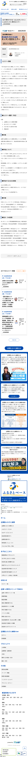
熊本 (13, 735)
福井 (13, 712)
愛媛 (3, 730)
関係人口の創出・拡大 (7, 657)
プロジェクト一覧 (4, 9)
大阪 (13, 721)
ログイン (4, 635)
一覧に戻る (14, 340)
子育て (3, 654)
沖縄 (8, 737)
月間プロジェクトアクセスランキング (11, 565)
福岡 (3, 735)
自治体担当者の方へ (6, 536)
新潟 (3, 712)
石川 (10, 712)
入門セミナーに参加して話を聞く (10, 575)
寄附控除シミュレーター (8, 543)
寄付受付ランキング (23, 9)
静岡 (3, 714)
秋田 (18, 697)
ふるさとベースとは (6, 529)
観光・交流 (4, 661)
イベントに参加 (5, 613)
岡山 (10, 728)
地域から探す (14, 9)
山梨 (17, 712)
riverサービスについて (7, 532)
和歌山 (3, 722)
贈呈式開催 (4, 599)
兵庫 (17, 721)
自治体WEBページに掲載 (8, 606)
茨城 (3, 704)
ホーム (3, 518)
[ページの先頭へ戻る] (24, 748)
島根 (6, 728)
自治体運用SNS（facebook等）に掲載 (11, 620)
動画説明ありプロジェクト (8, 555)
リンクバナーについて (7, 679)
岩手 (11, 697)
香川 (24, 728)
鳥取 (3, 728)
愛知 (6, 714)
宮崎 (20, 735)
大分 (17, 735)
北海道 (3, 697)
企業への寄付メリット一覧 (8, 593)
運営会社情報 (5, 669)
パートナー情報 (5, 673)
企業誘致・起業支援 (6, 651)
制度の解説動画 (5, 676)
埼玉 (13, 704)
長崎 (10, 735)
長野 (20, 712)
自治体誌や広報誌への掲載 (8, 623)
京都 (10, 721)
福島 (3, 699)
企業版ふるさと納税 (8, 522)
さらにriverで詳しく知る (8, 546)
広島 (13, 728)
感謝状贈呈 (4, 596)
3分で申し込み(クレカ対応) (8, 558)
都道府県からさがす (9, 693)
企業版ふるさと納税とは (8, 526)
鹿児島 (3, 737)
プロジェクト (5, 644)
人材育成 (4, 647)
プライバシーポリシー (7, 683)
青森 (8, 697)
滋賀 (6, 721)
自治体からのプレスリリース (9, 626)
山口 (17, 728)
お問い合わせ (3, 756)
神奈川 (3, 706)
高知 (6, 730)
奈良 (20, 721)
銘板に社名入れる (6, 616)
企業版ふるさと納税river (10, 631)
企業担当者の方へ (6, 539)
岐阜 (24, 712)
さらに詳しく (14, 396)
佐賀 (6, 735)
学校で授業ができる (6, 609)
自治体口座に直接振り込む (8, 562)
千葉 (17, 704)
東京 (20, 704)
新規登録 (4, 638)
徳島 (20, 728)
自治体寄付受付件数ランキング (9, 568)
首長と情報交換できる (7, 603)
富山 (6, 712)
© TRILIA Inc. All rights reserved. (14, 745)
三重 (3, 721)
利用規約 (4, 686)
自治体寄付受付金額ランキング (9, 572)
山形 (21, 697)
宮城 (14, 697)
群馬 (10, 704)
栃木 (6, 704)
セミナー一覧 (20, 271)
